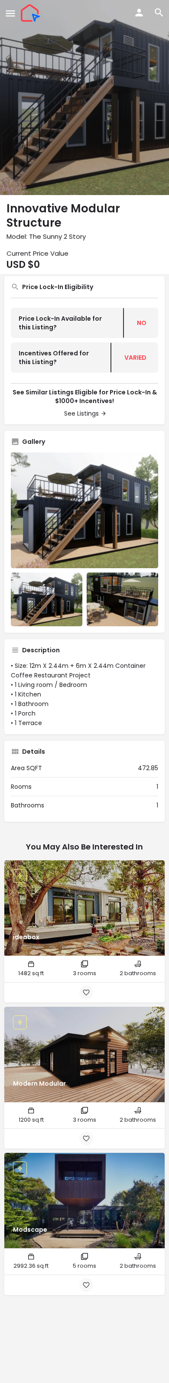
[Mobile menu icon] (10, 13)
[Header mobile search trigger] (159, 12)
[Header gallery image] (84, 97)
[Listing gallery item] (46, 599)
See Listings (81, 413)
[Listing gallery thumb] (84, 510)
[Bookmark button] (86, 992)
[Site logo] (31, 13)
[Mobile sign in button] (139, 12)
